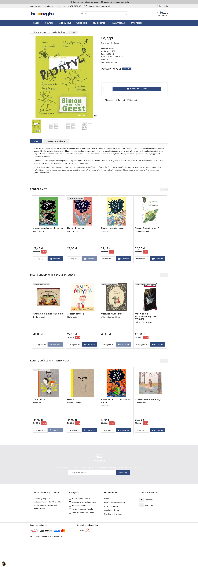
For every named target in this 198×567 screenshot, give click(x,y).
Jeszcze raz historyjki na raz (48, 228)
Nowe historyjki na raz (113, 228)
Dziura (70, 399)
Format (117, 62)
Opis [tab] (36, 141)
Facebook (149, 500)
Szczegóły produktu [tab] (56, 141)
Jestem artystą (75, 314)
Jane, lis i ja (39, 399)
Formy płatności (111, 506)
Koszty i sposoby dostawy (114, 502)
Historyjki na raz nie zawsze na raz (115, 400)
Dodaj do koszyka (137, 89)
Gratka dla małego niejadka (48, 314)
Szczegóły (39, 259)
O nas (106, 499)
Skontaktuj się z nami (113, 514)
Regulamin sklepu (111, 510)
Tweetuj (121, 100)
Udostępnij (109, 100)
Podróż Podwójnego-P (147, 228)
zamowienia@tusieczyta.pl (99, 6)
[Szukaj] (126, 14)
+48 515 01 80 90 (74, 6)
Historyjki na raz (75, 228)
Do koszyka (57, 259)
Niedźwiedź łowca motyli (148, 399)
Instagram (149, 505)
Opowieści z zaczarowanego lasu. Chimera (146, 316)
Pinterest (133, 100)
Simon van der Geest (110, 43)
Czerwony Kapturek (111, 314)
